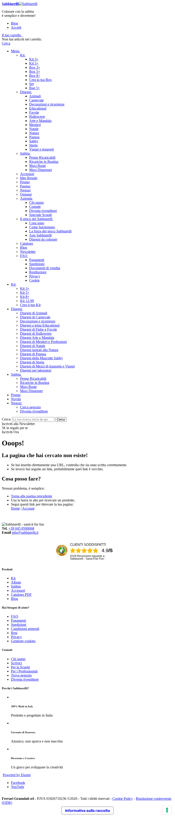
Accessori (18, 590)
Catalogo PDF (21, 595)
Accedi (16, 27)
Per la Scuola (20, 667)
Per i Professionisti (24, 671)
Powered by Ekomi (17, 775)
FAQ (14, 616)
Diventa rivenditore (25, 679)
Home (15, 508)
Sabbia (16, 586)
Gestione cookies (23, 641)
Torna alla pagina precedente (31, 496)
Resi (14, 633)
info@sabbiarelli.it (25, 532)
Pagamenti (18, 620)
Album (16, 582)
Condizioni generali (25, 629)
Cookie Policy (122, 798)
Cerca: (6, 419)
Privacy (16, 637)
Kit (13, 578)
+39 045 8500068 (21, 528)
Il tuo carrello (11, 35)
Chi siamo (18, 659)
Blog (14, 23)
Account (28, 508)
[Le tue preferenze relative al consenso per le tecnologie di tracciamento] (167, 810)
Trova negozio (21, 675)
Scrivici (16, 663)
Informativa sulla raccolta (87, 810)
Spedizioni (18, 625)
